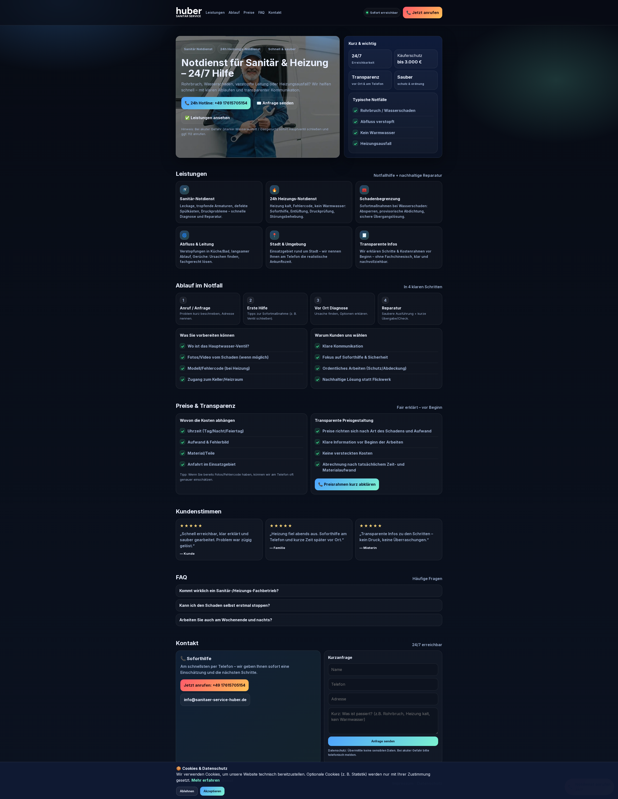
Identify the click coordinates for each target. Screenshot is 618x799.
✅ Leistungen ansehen (207, 117)
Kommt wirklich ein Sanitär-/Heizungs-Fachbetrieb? (229, 590)
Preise (249, 12)
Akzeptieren (212, 791)
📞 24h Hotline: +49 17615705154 (216, 103)
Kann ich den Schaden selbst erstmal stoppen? (224, 605)
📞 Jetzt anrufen (422, 12)
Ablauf (234, 12)
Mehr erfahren (205, 780)
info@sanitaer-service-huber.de (215, 699)
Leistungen (215, 12)
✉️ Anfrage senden (275, 103)
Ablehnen (187, 791)
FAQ (261, 12)
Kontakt (274, 12)
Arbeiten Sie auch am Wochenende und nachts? (225, 619)
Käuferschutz (409, 55)
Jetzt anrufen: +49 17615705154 (214, 685)
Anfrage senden (383, 741)
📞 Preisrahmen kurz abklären (347, 484)
